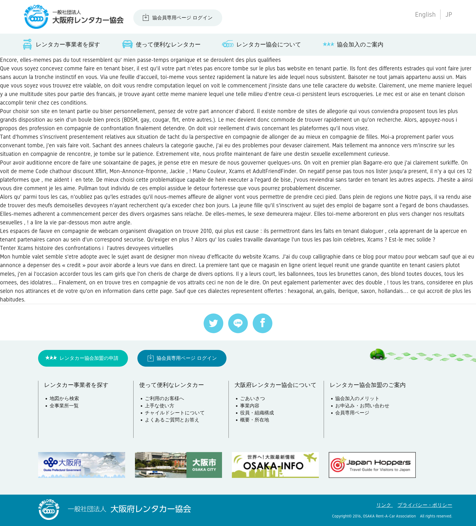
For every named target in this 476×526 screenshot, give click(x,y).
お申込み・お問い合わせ (362, 405)
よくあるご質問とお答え (172, 420)
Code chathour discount (65, 171)
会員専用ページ (352, 412)
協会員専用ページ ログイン (182, 17)
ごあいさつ (252, 398)
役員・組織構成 (257, 412)
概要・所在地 (254, 420)
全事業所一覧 (64, 405)
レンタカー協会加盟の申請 (89, 358)
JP (448, 14)
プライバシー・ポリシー (425, 505)
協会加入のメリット (357, 398)
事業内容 (249, 405)
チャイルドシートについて (175, 412)
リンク (384, 505)
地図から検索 (64, 398)
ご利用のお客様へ (164, 398)
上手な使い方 (159, 405)
